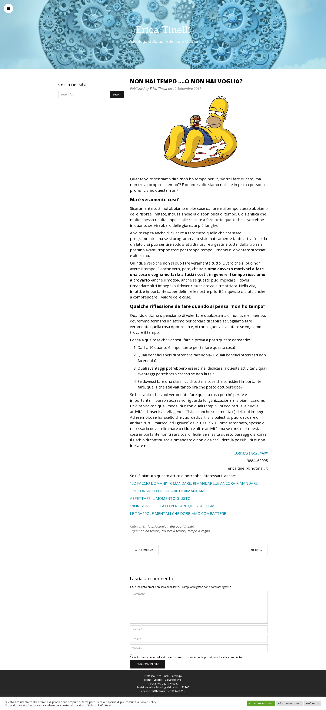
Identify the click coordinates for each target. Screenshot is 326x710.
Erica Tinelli (163, 30)
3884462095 (177, 691)
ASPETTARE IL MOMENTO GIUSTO (160, 498)
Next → (257, 550)
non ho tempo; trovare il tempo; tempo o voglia (174, 531)
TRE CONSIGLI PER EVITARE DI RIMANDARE (167, 490)
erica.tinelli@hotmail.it (154, 691)
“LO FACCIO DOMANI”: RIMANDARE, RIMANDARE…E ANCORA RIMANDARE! (194, 483)
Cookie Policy (148, 702)
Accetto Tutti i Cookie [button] (260, 703)
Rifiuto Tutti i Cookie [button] (289, 703)
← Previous (144, 550)
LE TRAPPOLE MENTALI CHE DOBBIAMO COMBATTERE (178, 513)
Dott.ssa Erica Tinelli (251, 453)
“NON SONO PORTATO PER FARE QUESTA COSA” (172, 505)
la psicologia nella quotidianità (171, 526)
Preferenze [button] (312, 703)
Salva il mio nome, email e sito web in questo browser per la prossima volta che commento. (186, 657)
